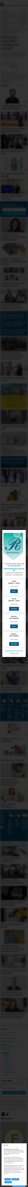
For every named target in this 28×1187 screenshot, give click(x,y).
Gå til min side (14, 653)
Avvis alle (8, 1179)
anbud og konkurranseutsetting (12, 80)
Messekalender (8, 1066)
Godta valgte (15, 1179)
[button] (2, 696)
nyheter (8, 82)
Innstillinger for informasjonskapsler (19, 1186)
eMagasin (7, 1061)
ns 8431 (16, 73)
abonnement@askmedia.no (9, 1038)
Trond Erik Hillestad (7, 1047)
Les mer (15, 1109)
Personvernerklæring (10, 1072)
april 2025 (5, 77)
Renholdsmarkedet (9, 1069)
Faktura (14, 608)
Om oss (6, 1055)
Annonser (7, 1064)
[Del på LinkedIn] (14, 66)
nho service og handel (9, 75)
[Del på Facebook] (11, 66)
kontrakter (21, 75)
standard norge (7, 73)
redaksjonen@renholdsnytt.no (9, 1041)
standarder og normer (16, 77)
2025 (3, 82)
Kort (14, 591)
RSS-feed (6, 1075)
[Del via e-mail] (16, 66)
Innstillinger (8, 1182)
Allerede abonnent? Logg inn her (14, 650)
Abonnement (7, 1058)
